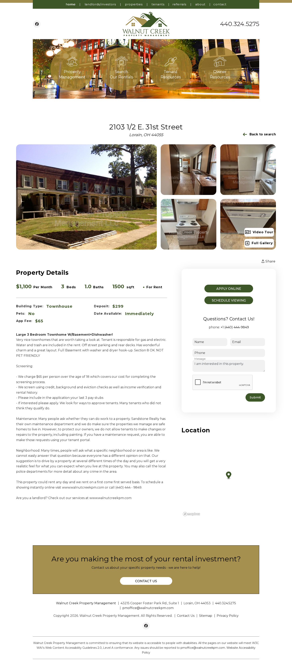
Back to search (262, 134)
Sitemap (205, 616)
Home (70, 4)
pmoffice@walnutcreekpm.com (148, 608)
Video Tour (263, 232)
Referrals (179, 4)
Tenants (158, 4)
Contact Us (146, 581)
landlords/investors (100, 4)
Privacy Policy (228, 616)
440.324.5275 (239, 24)
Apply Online (228, 289)
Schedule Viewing (229, 300)
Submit (255, 397)
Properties (134, 4)
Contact (219, 4)
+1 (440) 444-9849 (235, 327)
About (200, 4)
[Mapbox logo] (191, 514)
